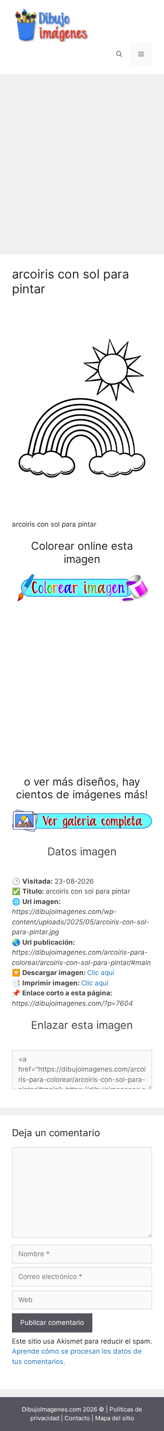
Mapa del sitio (114, 1418)
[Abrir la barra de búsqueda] (119, 54)
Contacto (77, 1418)
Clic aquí (100, 973)
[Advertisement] (82, 160)
